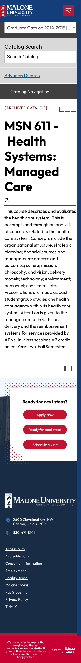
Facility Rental (16, 577)
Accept (56, 649)
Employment (15, 570)
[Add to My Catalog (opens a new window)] (61, 109)
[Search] (71, 57)
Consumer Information (23, 563)
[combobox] (40, 27)
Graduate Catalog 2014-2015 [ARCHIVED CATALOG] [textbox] (41, 27)
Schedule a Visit (45, 444)
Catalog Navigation (29, 91)
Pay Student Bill (17, 592)
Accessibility (15, 549)
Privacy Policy (16, 599)
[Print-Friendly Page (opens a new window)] (67, 109)
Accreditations (17, 556)
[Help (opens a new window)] (73, 109)
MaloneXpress (16, 585)
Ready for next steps (45, 429)
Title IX (11, 606)
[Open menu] (68, 10)
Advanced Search (22, 75)
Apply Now (45, 414)
